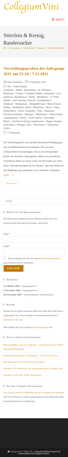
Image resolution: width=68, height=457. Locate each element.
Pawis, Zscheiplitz (26, 111)
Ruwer (23, 118)
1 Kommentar (13, 132)
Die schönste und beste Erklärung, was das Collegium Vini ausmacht (33, 392)
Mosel (48, 107)
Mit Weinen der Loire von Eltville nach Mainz (24, 362)
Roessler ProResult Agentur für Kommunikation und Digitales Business (39, 452)
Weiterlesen (14, 184)
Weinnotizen (39, 125)
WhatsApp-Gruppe (40, 327)
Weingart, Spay (24, 125)
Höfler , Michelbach (38, 97)
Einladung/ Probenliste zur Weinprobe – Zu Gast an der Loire (30, 355)
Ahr (9, 86)
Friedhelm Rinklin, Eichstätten (40, 93)
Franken (19, 93)
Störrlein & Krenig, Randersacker (28, 121)
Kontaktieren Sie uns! (13, 319)
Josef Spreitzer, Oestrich (24, 100)
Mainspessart (21, 104)
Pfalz (39, 111)
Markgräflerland (37, 104)
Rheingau (29, 114)
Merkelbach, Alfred (22, 107)
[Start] (4, 48)
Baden (19, 90)
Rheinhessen (41, 114)
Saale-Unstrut (35, 118)
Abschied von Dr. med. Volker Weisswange (22, 375)
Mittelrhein (38, 107)
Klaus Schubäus (14, 82)
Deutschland (29, 90)
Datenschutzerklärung (50, 258)
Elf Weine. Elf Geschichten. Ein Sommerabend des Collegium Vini (33, 368)
